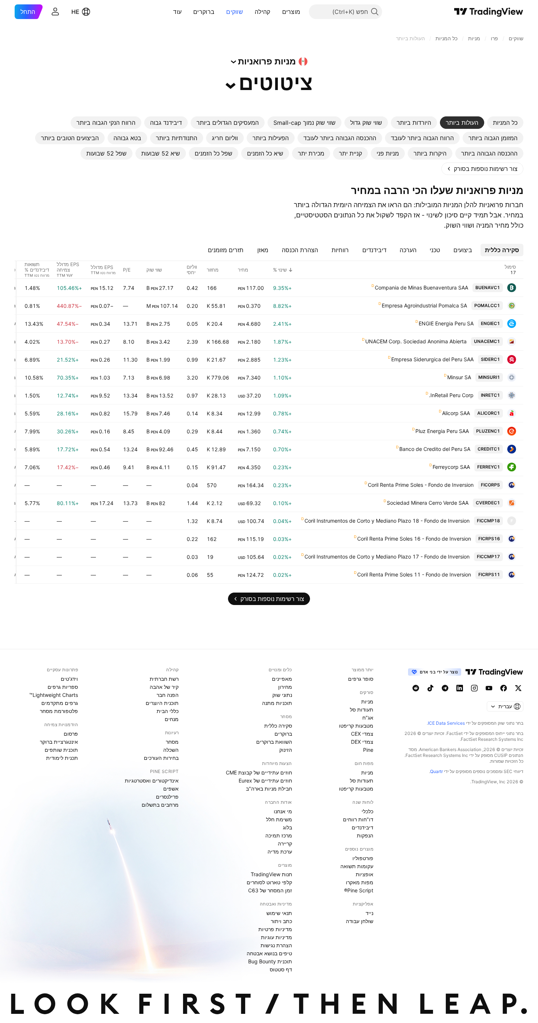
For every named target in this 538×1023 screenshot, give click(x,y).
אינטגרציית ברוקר (59, 742)
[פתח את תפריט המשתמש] (55, 11)
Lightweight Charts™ (53, 695)
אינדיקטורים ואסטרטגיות (152, 780)
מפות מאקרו (359, 882)
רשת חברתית (164, 679)
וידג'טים (69, 679)
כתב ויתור (281, 921)
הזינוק (285, 750)
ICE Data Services (446, 723)
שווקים (234, 11)
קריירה (285, 843)
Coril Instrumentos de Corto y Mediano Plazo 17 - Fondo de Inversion (387, 556)
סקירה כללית (278, 726)
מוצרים (291, 11)
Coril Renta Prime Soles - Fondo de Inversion (421, 485)
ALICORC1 (488, 413)
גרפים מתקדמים (59, 703)
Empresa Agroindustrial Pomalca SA (424, 305)
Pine (368, 750)
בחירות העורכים (161, 758)
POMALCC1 (487, 305)
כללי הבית (168, 711)
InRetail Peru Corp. (451, 395)
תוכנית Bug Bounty (270, 961)
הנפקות (365, 835)
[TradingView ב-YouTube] (489, 688)
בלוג (287, 827)
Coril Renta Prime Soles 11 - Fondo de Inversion (414, 574)
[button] (276, 11)
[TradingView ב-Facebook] (503, 688)
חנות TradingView (271, 874)
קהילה (262, 11)
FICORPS (490, 485)
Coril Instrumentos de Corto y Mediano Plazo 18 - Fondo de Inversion (387, 521)
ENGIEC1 (490, 323)
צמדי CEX (362, 734)
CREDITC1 (489, 449)
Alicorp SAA (456, 413)
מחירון (285, 687)
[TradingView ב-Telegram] (445, 688)
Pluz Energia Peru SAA (442, 431)
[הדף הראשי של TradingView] (488, 12)
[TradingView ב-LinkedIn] (460, 688)
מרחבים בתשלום (160, 805)
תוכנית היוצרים (162, 703)
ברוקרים (203, 11)
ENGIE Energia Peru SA (446, 323)
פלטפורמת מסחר (59, 711)
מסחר (172, 742)
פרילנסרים (167, 797)
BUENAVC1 (487, 287)
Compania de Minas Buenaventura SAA (421, 287)
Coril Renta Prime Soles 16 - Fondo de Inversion (414, 538)
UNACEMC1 (487, 341)
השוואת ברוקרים (274, 742)
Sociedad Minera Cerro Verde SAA (427, 503)
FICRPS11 (489, 574)
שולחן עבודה (359, 921)
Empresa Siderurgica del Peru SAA (432, 359)
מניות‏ (367, 701)
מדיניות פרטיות (275, 929)
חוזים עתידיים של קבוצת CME (259, 772)
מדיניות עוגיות (276, 937)
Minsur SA (459, 377)
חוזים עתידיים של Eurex (265, 780)
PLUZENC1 (488, 431)
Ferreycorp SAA (451, 467)
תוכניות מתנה (277, 703)
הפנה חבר (168, 695)
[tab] (505, 122)
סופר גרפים (360, 679)
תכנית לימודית (62, 758)
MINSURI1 (489, 377)
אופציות (364, 874)
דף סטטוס (281, 969)
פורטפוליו (362, 858)
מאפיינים (282, 679)
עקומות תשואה (356, 866)
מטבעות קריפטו (356, 726)
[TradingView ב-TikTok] (430, 688)
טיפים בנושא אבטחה (269, 953)
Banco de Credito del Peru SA (434, 449)
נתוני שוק (282, 695)
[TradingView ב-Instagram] (474, 688)
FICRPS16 (489, 538)
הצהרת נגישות (276, 945)
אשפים (171, 788)
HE (75, 11)
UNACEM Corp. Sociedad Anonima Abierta (416, 341)
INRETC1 (490, 395)
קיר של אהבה (164, 687)
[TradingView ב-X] (518, 688)
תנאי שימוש (279, 913)
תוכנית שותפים (61, 750)
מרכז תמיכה (278, 835)
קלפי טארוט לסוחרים (269, 882)
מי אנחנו (283, 811)
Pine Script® (358, 890)
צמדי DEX (362, 742)
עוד (177, 11)
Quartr (436, 771)
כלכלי (367, 811)
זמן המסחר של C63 (270, 890)
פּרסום (71, 734)
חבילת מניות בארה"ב (269, 788)
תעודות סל (361, 709)
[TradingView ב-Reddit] (416, 688)
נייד (369, 913)
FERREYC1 (488, 467)
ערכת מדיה (280, 851)
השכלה (171, 750)
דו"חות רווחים (358, 819)
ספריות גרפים (63, 687)
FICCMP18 (488, 520)
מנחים (172, 719)
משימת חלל (279, 819)
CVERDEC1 (488, 502)
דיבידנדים (362, 827)
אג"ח (367, 717)
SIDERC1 (490, 359)
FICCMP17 (488, 556)
